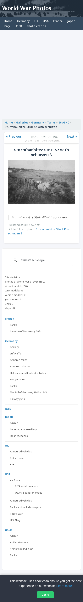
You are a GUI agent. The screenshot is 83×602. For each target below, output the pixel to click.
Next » (72, 136)
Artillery (14, 347)
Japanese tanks (19, 436)
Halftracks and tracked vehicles (28, 373)
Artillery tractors (19, 542)
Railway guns (17, 399)
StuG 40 (63, 122)
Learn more (64, 586)
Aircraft (14, 423)
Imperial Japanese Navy (23, 429)
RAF (12, 464)
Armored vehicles (20, 366)
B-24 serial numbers (26, 486)
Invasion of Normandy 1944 (25, 331)
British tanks (17, 458)
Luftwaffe (15, 353)
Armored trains (18, 360)
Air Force (15, 480)
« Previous (14, 136)
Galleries (22, 122)
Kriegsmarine (17, 379)
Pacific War (16, 513)
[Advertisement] (41, 73)
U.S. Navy (15, 520)
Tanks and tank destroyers (25, 507)
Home (8, 21)
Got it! (45, 594)
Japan (71, 21)
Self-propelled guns (21, 549)
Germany (23, 21)
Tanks (51, 122)
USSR (18, 26)
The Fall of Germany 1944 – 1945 (28, 392)
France (58, 21)
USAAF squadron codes (28, 492)
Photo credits (36, 26)
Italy (7, 26)
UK (36, 21)
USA (46, 21)
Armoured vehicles (21, 451)
